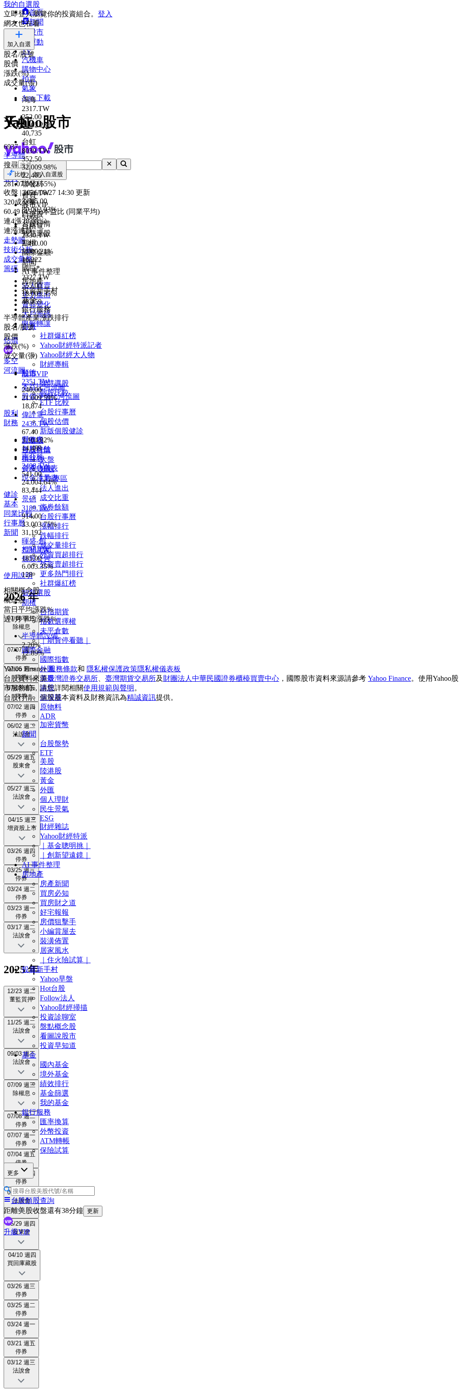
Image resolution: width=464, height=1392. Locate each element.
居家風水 (54, 950)
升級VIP (17, 1232)
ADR (48, 716)
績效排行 (54, 1083)
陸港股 (51, 771)
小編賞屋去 (58, 931)
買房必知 (54, 893)
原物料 (51, 707)
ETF (46, 753)
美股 (47, 761)
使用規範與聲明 (108, 688)
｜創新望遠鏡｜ (65, 855)
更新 (93, 1211)
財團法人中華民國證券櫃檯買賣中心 (221, 678)
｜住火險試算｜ (65, 960)
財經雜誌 (54, 826)
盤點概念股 (58, 1026)
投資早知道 (58, 1045)
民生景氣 (54, 809)
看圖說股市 (58, 1036)
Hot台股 (52, 988)
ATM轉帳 (55, 1141)
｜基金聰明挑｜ (65, 845)
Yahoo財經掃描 (63, 1007)
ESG (47, 818)
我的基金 (54, 1102)
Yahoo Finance (389, 678)
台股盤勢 (54, 743)
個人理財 (54, 799)
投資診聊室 (58, 1017)
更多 (13, 1172)
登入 (105, 14)
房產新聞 (54, 884)
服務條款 (62, 669)
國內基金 (54, 1064)
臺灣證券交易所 (72, 678)
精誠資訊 (141, 697)
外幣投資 (54, 1131)
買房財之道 (58, 903)
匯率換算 (54, 1121)
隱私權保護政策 (112, 669)
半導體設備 (40, 636)
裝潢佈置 (54, 941)
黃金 (47, 780)
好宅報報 (54, 912)
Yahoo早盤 (56, 979)
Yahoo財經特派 (63, 836)
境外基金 (54, 1074)
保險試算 (54, 1150)
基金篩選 (54, 1093)
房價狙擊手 (58, 922)
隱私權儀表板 (159, 669)
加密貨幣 (54, 724)
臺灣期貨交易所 (130, 678)
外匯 (47, 790)
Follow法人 (57, 998)
